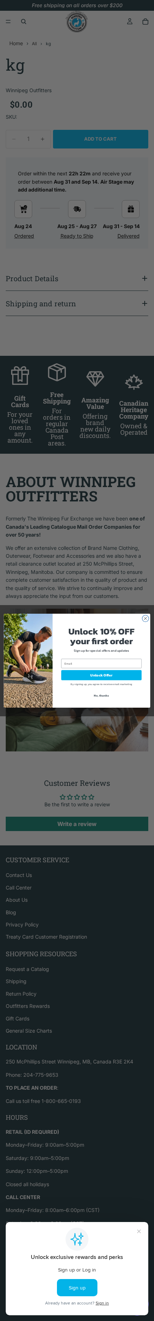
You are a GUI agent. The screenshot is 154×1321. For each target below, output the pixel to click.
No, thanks (101, 695)
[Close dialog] (145, 618)
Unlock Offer (101, 675)
